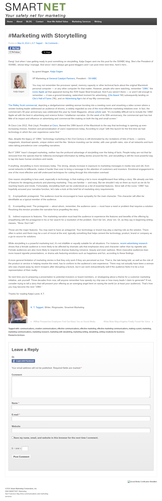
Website (16, 426)
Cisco (55, 125)
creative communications (45, 328)
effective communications (68, 328)
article (98, 112)
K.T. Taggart (37, 43)
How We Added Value (57, 21)
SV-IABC (92, 78)
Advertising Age (73, 98)
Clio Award (114, 95)
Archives (21, 335)
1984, (145, 88)
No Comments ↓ (52, 43)
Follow (17, 52)
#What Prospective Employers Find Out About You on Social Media (64, 321)
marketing (146, 328)
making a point (135, 328)
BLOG (29, 21)
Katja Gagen (56, 71)
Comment (17, 374)
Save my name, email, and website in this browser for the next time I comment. (56, 437)
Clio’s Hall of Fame (41, 98)
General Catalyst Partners (62, 78)
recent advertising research (133, 243)
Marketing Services (81, 21)
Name (15, 403)
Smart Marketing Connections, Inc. (23, 488)
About (19, 21)
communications (27, 328)
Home (10, 21)
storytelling (93, 332)
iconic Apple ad (39, 92)
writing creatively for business (112, 332)
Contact (39, 21)
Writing (98, 21)
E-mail (15, 414)
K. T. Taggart (37, 307)
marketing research (40, 332)
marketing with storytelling (61, 332)
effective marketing (88, 328)
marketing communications (19, 332)
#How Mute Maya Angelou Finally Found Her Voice (127, 321)
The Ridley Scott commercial (22, 105)
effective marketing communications (112, 328)
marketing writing (80, 332)
